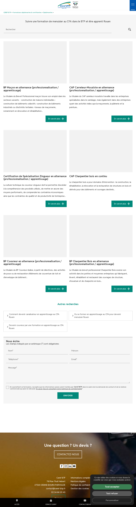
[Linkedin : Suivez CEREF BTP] (70, 466)
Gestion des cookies (80, 488)
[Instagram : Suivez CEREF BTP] (66, 466)
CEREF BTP (7, 12)
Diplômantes (48, 12)
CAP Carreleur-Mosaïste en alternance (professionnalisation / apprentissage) (91, 89)
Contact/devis (85, 502)
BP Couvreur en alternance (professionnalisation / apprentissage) (32, 263)
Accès (16, 502)
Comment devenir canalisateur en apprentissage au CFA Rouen (34, 315)
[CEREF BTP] (68, 5)
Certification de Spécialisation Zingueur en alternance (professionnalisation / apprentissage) (35, 178)
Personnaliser (112, 500)
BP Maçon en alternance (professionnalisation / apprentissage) (31, 89)
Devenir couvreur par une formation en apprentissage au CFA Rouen (36, 327)
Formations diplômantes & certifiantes (27, 12)
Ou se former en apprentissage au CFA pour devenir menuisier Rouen (97, 315)
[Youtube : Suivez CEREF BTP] (74, 466)
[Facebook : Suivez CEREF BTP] (62, 466)
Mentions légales (78, 481)
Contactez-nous (68, 454)
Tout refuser (112, 493)
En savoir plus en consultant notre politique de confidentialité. (59, 389)
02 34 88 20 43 (58, 492)
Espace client (51, 502)
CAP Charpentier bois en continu (88, 176)
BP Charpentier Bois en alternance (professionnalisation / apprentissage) (91, 263)
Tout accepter (112, 486)
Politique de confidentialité (83, 485)
